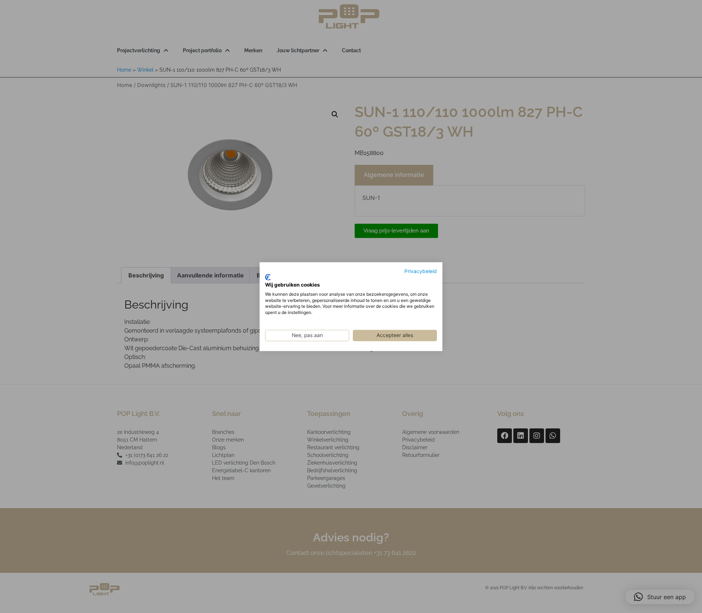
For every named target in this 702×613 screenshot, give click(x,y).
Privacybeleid (420, 271)
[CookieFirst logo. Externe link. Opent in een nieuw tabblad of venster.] (268, 277)
